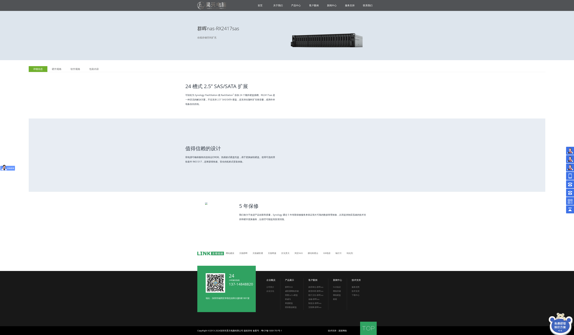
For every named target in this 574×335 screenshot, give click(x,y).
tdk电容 (326, 253)
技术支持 (356, 279)
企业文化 (270, 291)
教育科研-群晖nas (315, 291)
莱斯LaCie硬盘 (291, 295)
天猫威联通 (257, 253)
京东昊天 (285, 253)
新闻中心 (337, 279)
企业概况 (270, 279)
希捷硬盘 (289, 303)
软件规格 (75, 69)
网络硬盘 (337, 295)
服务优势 (355, 287)
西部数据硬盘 (291, 307)
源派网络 (342, 330)
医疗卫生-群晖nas (315, 295)
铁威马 (288, 299)
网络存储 (337, 291)
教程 (335, 299)
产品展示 (289, 279)
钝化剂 (350, 253)
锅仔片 (338, 253)
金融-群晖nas (313, 299)
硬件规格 (56, 69)
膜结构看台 (313, 253)
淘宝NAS (298, 253)
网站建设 (230, 253)
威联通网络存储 (292, 291)
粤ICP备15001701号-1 (271, 330)
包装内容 (94, 69)
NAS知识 (337, 287)
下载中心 (355, 295)
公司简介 (270, 287)
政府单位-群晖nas (315, 287)
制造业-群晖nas (314, 303)
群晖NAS (289, 287)
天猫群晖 (243, 253)
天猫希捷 (272, 253)
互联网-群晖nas (314, 307)
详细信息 (38, 69)
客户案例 (312, 279)
